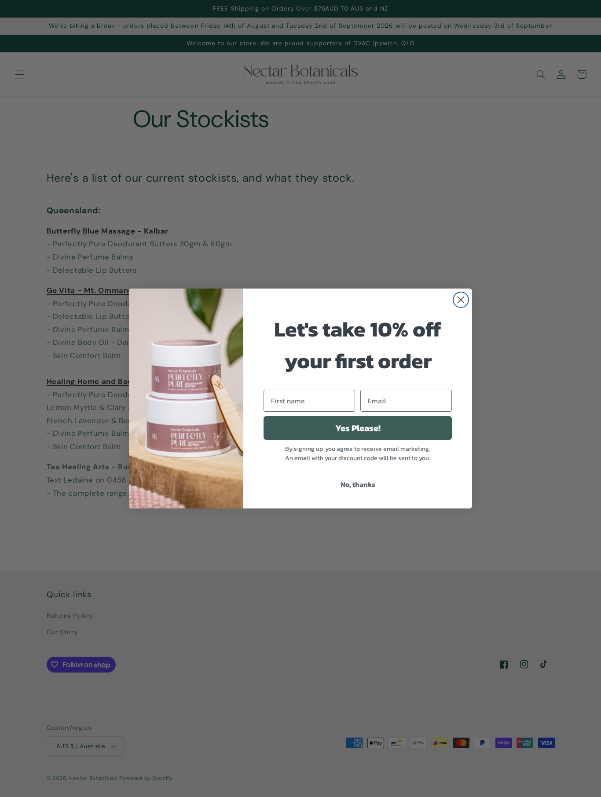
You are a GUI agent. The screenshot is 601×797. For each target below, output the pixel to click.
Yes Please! (358, 428)
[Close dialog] (461, 299)
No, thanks (358, 484)
